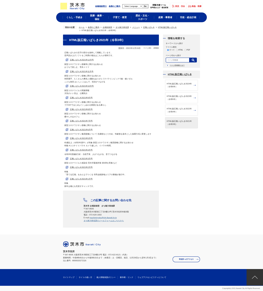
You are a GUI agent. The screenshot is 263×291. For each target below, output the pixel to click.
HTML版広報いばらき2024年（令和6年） (179, 85)
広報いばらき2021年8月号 (81, 109)
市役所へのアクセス (186, 259)
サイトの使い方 (85, 277)
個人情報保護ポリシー (106, 277)
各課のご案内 (114, 6)
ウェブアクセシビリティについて (152, 277)
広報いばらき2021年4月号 (81, 150)
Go (145, 6)
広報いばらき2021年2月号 (81, 167)
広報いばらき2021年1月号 (81, 179)
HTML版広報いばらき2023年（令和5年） (179, 97)
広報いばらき (149, 27)
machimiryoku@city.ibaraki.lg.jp (103, 218)
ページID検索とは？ (177, 65)
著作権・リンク (126, 277)
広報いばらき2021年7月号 (81, 121)
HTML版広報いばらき (167, 27)
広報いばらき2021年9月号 (81, 98)
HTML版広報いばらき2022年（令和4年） (179, 110)
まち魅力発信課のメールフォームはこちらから (104, 221)
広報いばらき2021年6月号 (81, 130)
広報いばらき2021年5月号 (81, 138)
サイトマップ (69, 277)
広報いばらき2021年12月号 (82, 60)
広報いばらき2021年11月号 (81, 71)
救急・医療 (196, 6)
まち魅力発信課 (122, 27)
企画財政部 (107, 27)
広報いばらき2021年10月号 (82, 86)
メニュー (136, 27)
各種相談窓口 (101, 6)
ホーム (82, 27)
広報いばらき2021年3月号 (81, 159)
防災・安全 (180, 6)
